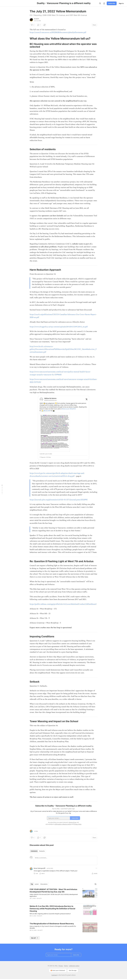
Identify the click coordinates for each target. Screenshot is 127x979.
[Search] (100, 3)
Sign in (121, 3)
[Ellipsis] (96, 868)
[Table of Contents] (2, 489)
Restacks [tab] (42, 851)
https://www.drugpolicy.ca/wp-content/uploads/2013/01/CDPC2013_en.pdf (59, 326)
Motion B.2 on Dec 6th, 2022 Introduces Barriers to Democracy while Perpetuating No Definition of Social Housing (52, 908)
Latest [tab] (37, 884)
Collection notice (74, 966)
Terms (66, 966)
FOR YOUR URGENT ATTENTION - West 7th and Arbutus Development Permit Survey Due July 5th (53, 890)
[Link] (27, 38)
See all (33, 938)
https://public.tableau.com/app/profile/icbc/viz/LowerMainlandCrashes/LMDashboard (63, 604)
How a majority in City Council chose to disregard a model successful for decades (53, 927)
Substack (54, 975)
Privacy (61, 966)
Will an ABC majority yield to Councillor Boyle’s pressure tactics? (50, 914)
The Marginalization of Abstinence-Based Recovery (52, 924)
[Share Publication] (104, 3)
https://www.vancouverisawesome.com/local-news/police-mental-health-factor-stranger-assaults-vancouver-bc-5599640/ (60, 373)
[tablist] (38, 851)
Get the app (72, 970)
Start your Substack (58, 970)
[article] (63, 895)
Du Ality (36, 18)
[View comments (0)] (47, 933)
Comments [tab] (34, 851)
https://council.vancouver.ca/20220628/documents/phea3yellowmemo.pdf (58, 32)
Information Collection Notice (63, 824)
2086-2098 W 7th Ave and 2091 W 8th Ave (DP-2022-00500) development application (54, 895)
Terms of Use (72, 822)
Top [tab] (32, 884)
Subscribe (111, 3)
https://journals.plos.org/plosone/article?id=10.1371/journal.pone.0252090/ (59, 499)
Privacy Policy (77, 824)
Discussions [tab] (43, 884)
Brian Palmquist (39, 868)
